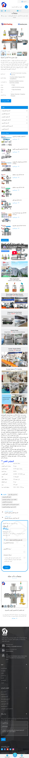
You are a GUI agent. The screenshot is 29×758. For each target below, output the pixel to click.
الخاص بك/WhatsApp (8, 542)
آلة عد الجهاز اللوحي (4, 703)
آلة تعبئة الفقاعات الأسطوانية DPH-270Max (20, 162)
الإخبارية (2, 678)
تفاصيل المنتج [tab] (5, 240)
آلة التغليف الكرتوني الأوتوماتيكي (6, 708)
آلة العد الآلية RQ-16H (17, 200)
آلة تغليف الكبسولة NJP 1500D (19, 225)
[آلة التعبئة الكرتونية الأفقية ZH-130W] (6, 153)
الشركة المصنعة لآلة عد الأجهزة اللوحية (10, 504)
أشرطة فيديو (3, 680)
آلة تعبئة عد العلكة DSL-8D (18, 174)
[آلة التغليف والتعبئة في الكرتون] (6, 141)
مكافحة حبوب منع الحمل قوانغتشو (9, 499)
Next (27, 600)
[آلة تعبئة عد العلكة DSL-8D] (6, 179)
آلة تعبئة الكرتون (5, 123)
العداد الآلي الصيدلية (6, 497)
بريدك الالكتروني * (7, 549)
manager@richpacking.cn (16, 646)
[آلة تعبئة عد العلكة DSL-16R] (6, 192)
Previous (1, 600)
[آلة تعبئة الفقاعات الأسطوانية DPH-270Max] (6, 166)
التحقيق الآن (4, 100)
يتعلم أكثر (13, 618)
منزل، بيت (8, 10)
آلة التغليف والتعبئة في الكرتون (19, 136)
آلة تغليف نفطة (3, 691)
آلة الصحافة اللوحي (4, 696)
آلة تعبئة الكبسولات (6, 110)
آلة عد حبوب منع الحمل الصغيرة (8, 507)
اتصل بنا (2, 682)
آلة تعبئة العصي (5, 129)
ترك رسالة (15, 755)
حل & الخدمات (3, 675)
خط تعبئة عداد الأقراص (7, 502)
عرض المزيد (15, 139)
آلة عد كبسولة (3, 701)
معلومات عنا (3, 670)
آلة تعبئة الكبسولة (4, 706)
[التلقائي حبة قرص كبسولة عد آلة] (14, 594)
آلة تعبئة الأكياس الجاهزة (7, 126)
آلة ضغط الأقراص (5, 113)
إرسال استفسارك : (7, 555)
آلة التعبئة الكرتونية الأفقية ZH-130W (20, 149)
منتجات (20, 10)
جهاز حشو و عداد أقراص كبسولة (16, 539)
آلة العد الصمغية (4, 694)
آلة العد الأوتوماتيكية (12, 15)
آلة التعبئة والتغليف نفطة (5, 699)
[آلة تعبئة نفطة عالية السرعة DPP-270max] (6, 217)
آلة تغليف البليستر (6, 117)
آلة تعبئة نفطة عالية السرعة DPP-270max (20, 213)
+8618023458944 (9, 651)
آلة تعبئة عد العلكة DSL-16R (18, 187)
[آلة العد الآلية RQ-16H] (6, 204)
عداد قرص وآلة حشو (13, 494)
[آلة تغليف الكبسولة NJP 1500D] (6, 230)
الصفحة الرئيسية (4, 668)
